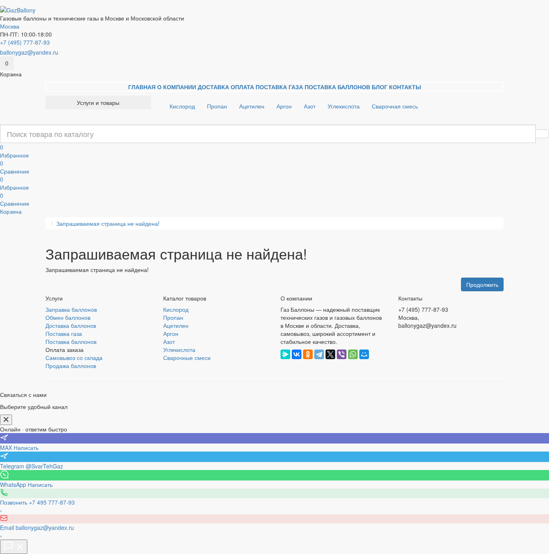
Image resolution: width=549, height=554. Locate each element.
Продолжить (482, 284)
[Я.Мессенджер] (285, 354)
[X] (330, 354)
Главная (142, 87)
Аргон (284, 106)
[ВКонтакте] (296, 354)
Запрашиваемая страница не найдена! (108, 223)
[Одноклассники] (308, 354)
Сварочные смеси (187, 358)
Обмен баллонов (67, 317)
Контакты (405, 87)
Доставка (213, 87)
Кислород (182, 106)
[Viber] (341, 354)
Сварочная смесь (395, 106)
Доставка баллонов (70, 325)
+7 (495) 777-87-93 (25, 42)
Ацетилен (251, 106)
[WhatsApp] (353, 354)
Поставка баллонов (337, 87)
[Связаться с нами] (13, 547)
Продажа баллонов (70, 366)
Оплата (242, 87)
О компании (176, 87)
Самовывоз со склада (73, 358)
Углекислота (344, 106)
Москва (9, 26)
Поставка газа (279, 87)
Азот (309, 106)
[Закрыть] (6, 420)
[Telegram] (319, 354)
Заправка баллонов (71, 309)
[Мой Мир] (364, 354)
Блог (379, 87)
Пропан (217, 106)
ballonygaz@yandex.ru (29, 52)
